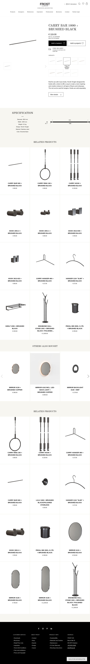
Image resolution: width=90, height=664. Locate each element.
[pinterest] (47, 629)
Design (34, 645)
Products (12, 12)
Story (33, 640)
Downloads (17, 638)
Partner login (76, 12)
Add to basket (56, 43)
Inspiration (40, 12)
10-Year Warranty (55, 645)
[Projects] (83, 4)
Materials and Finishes (56, 640)
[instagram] (43, 629)
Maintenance (53, 643)
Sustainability (53, 638)
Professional (49, 12)
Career (34, 648)
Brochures (59, 12)
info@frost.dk (71, 648)
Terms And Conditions (20, 648)
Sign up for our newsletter (76, 659)
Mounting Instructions (56, 648)
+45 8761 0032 (72, 645)
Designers (21, 12)
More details (54, 94)
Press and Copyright (19, 652)
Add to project (75, 43)
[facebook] (39, 629)
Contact (67, 12)
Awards (34, 643)
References (30, 12)
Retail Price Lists (18, 643)
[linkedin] (51, 629)
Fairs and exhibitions (19, 650)
